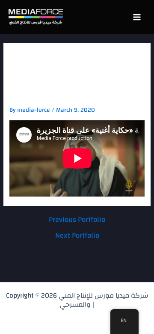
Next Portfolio (77, 235)
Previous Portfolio (77, 219)
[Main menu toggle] (136, 17)
